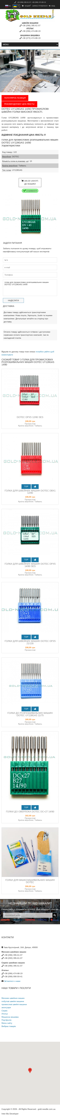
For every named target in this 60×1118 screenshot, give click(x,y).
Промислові (35, 84)
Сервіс (5, 1011)
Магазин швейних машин (24, 82)
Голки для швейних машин (14, 84)
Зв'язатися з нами (12, 981)
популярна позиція (15, 98)
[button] (30, 1070)
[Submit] (54, 915)
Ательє (5, 1014)
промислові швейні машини (14, 1004)
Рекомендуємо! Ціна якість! (19, 104)
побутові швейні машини (13, 1001)
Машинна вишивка (10, 1017)
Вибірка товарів (9, 1026)
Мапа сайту (7, 1023)
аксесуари (6, 1007)
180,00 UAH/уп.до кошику (31, 182)
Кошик (27, 6)
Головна (5, 82)
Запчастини (44, 82)
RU (9, 6)
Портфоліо (6, 1020)
